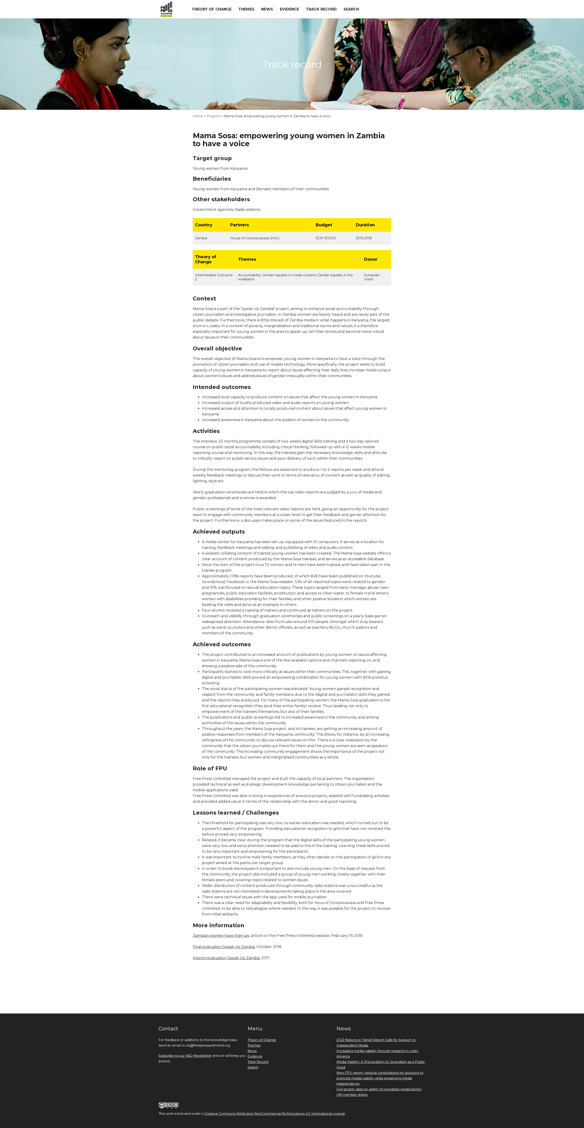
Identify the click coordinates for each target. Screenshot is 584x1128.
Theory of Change (212, 9)
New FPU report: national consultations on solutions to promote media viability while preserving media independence (379, 1078)
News (267, 9)
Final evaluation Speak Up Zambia (224, 947)
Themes (246, 9)
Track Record (321, 9)
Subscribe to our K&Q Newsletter (185, 1056)
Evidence (289, 9)
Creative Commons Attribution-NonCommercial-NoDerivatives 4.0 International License (274, 1114)
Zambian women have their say (221, 935)
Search (351, 9)
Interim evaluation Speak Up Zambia (226, 958)
